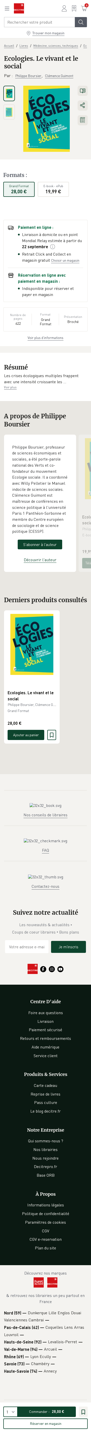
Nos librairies (45, 1149)
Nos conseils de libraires (45, 814)
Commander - (46, 1411)
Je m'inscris (68, 946)
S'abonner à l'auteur (40, 544)
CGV (45, 1230)
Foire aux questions (45, 1012)
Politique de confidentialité (45, 1213)
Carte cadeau (45, 1085)
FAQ (45, 850)
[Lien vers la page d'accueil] (19, 8)
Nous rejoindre (45, 1158)
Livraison (45, 1021)
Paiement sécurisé (45, 1029)
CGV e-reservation (46, 1239)
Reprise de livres (45, 1094)
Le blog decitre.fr (45, 1111)
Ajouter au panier (26, 735)
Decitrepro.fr (45, 1166)
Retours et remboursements (45, 1038)
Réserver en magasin (45, 1423)
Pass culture (45, 1102)
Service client (46, 1055)
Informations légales (45, 1204)
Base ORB (46, 1175)
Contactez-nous (45, 886)
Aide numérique (45, 1047)
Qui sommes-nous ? (45, 1140)
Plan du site (45, 1247)
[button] (45, 379)
